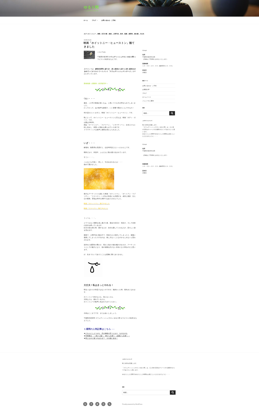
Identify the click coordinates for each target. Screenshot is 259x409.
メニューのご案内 (148, 101)
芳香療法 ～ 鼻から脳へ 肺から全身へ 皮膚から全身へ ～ (107, 336)
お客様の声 (145, 89)
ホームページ (146, 97)
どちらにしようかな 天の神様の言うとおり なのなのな (106, 333)
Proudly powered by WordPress (132, 404)
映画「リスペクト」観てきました (96, 208)
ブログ (94, 20)
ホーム (86, 20)
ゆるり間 (93, 7)
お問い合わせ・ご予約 (108, 20)
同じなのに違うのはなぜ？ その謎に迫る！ (101, 338)
